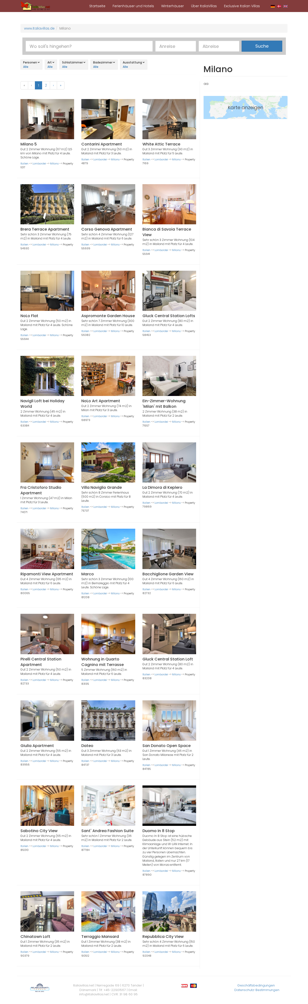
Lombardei (39, 163)
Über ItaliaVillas (204, 6)
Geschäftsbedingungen (256, 985)
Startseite (97, 6)
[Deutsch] (273, 6)
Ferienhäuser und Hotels (133, 6)
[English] (285, 6)
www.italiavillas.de (39, 28)
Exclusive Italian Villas (242, 6)
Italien (24, 163)
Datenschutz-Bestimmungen (256, 990)
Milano (54, 163)
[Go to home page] (35, 5)
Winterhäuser (172, 6)
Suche (262, 46)
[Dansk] (279, 6)
